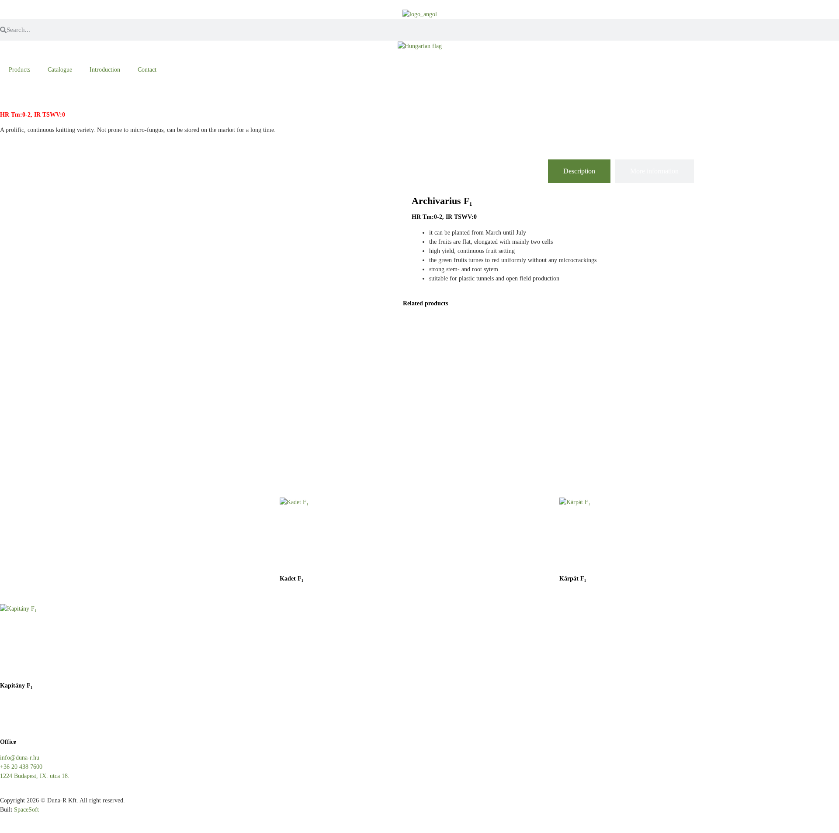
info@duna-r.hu (19, 757)
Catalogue (60, 69)
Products (19, 69)
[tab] (579, 171)
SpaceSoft (26, 809)
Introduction (105, 69)
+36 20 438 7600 (21, 767)
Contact (147, 69)
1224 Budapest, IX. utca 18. (34, 776)
